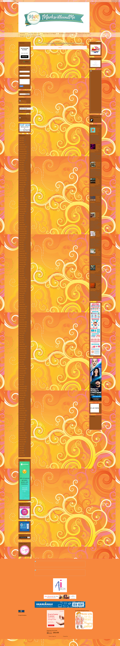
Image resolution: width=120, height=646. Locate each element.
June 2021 (22, 339)
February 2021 (23, 331)
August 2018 (22, 277)
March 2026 (22, 444)
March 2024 (22, 397)
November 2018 (23, 284)
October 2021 (23, 348)
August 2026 (22, 455)
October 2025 (23, 435)
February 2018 (23, 264)
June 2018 (22, 273)
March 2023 (22, 375)
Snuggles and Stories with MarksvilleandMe (30, 36)
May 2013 (22, 140)
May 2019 (22, 297)
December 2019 (23, 313)
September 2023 (23, 386)
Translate (24, 111)
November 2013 (23, 151)
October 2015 (23, 202)
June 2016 (22, 220)
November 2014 (23, 178)
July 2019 (22, 302)
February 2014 (23, 158)
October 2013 (23, 149)
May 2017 (22, 244)
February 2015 (23, 184)
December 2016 (23, 233)
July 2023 (22, 384)
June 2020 (22, 319)
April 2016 (22, 215)
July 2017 (22, 248)
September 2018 (23, 279)
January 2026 (23, 439)
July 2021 (22, 342)
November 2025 (23, 437)
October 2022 (23, 366)
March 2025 (22, 421)
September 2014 (23, 173)
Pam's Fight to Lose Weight (49, 33)
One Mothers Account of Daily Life (67, 33)
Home (60, 47)
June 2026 (22, 450)
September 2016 (23, 226)
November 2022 (23, 368)
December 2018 (23, 286)
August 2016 (22, 224)
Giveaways (22, 33)
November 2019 (23, 310)
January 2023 (23, 370)
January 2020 (23, 315)
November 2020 (23, 324)
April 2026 (22, 446)
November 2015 (23, 204)
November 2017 (23, 257)
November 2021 (23, 350)
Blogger (69, 636)
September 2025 (23, 432)
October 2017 (23, 255)
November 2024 (23, 415)
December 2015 (23, 206)
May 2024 (22, 401)
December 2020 (23, 326)
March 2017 (22, 240)
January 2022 (23, 355)
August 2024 (22, 408)
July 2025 (22, 428)
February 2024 (23, 395)
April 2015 (22, 189)
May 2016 (22, 217)
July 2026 (22, 452)
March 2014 (22, 160)
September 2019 (23, 306)
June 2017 (22, 246)
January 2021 (23, 328)
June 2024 (22, 404)
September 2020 (23, 322)
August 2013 (22, 144)
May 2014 (22, 164)
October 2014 (23, 175)
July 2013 (22, 142)
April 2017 (22, 242)
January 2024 (23, 393)
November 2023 (23, 388)
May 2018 (22, 271)
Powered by (21, 61)
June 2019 (22, 299)
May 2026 (22, 448)
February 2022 (23, 357)
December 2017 (23, 260)
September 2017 (23, 253)
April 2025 (22, 424)
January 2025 (23, 417)
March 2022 (22, 359)
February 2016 (23, 211)
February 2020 (23, 317)
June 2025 (22, 426)
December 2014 (23, 180)
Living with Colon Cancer (34, 33)
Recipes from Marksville (84, 33)
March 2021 (22, 333)
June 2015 (22, 193)
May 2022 (22, 362)
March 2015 (22, 186)
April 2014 (22, 162)
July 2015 (22, 195)
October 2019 (23, 308)
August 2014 (22, 171)
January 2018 (23, 262)
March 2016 (22, 213)
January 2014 (23, 155)
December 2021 (23, 353)
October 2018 (23, 282)
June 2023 (22, 381)
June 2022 (22, 364)
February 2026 (23, 441)
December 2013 (23, 153)
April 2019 (22, 295)
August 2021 (22, 344)
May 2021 (22, 337)
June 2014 (22, 166)
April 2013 (22, 138)
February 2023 (23, 373)
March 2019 (22, 293)
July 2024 (22, 406)
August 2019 (22, 304)
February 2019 (23, 291)
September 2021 (23, 346)
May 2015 (22, 191)
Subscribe (24, 56)
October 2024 (23, 413)
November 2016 (23, 231)
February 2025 (23, 419)
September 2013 (23, 146)
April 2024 (22, 399)
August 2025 (22, 430)
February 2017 (23, 237)
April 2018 (22, 268)
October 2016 (23, 228)
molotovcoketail (59, 636)
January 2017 (23, 235)
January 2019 (23, 288)
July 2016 (22, 222)
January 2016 (23, 209)
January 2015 (23, 182)
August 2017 (22, 251)
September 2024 (23, 410)
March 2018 (22, 266)
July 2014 (22, 169)
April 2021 (22, 335)
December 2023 (23, 390)
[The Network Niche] (24, 530)
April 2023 (22, 377)
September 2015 (23, 200)
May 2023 (22, 379)
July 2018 (22, 275)
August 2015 (22, 197)
